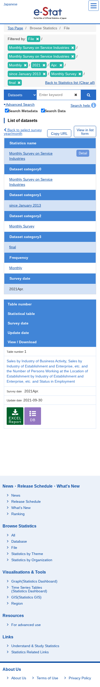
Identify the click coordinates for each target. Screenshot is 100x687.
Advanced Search (20, 104)
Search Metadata (23, 111)
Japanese (10, 4)
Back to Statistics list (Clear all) (70, 83)
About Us (18, 678)
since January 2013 (25, 205)
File (14, 547)
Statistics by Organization (31, 560)
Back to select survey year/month (23, 131)
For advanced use (26, 625)
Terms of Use (47, 678)
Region (17, 603)
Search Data (55, 111)
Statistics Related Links (30, 652)
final (12, 247)
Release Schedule (26, 501)
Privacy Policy (80, 678)
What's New (21, 507)
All (13, 535)
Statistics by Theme (27, 554)
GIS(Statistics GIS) (26, 597)
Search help (81, 105)
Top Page (15, 28)
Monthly (15, 268)
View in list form (85, 132)
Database (19, 541)
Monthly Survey (21, 226)
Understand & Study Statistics (35, 646)
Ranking (18, 514)
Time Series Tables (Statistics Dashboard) (29, 589)
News (15, 495)
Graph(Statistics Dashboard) (34, 581)
